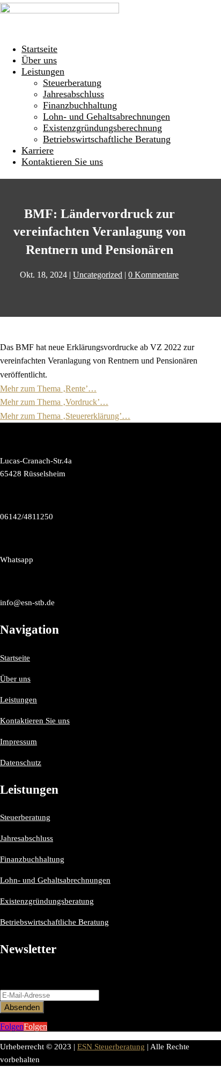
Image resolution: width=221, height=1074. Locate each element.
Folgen (35, 1026)
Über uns (39, 60)
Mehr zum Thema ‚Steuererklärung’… (65, 415)
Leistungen (42, 71)
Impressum (18, 741)
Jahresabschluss (73, 94)
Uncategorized (97, 274)
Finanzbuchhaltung (80, 105)
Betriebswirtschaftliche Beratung (107, 139)
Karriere (37, 150)
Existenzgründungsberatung (47, 901)
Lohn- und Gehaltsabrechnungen (106, 116)
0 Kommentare (153, 274)
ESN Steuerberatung (111, 1046)
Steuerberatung (72, 82)
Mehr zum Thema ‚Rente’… (48, 388)
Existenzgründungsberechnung (102, 127)
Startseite (39, 48)
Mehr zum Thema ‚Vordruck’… (54, 402)
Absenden (22, 1007)
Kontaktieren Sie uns (62, 161)
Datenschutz (20, 762)
